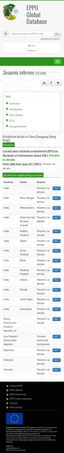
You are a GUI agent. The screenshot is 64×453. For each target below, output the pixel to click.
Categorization (17, 126)
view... (57, 188)
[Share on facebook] (51, 83)
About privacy (16, 407)
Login (33, 45)
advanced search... (51, 38)
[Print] (44, 83)
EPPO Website (16, 390)
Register (33, 50)
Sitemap (13, 403)
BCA (11, 120)
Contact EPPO (16, 385)
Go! (57, 33)
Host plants (16, 115)
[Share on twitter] (58, 83)
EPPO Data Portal (18, 394)
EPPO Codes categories (21, 398)
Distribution (16, 109)
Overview (14, 103)
